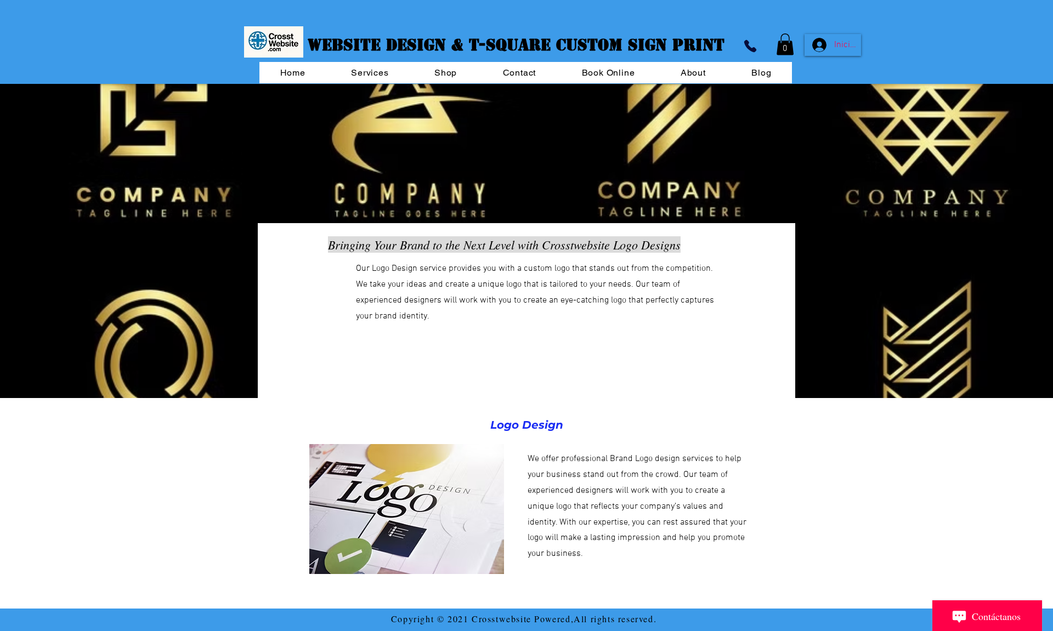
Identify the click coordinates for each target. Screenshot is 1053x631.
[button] (785, 44)
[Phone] (750, 45)
